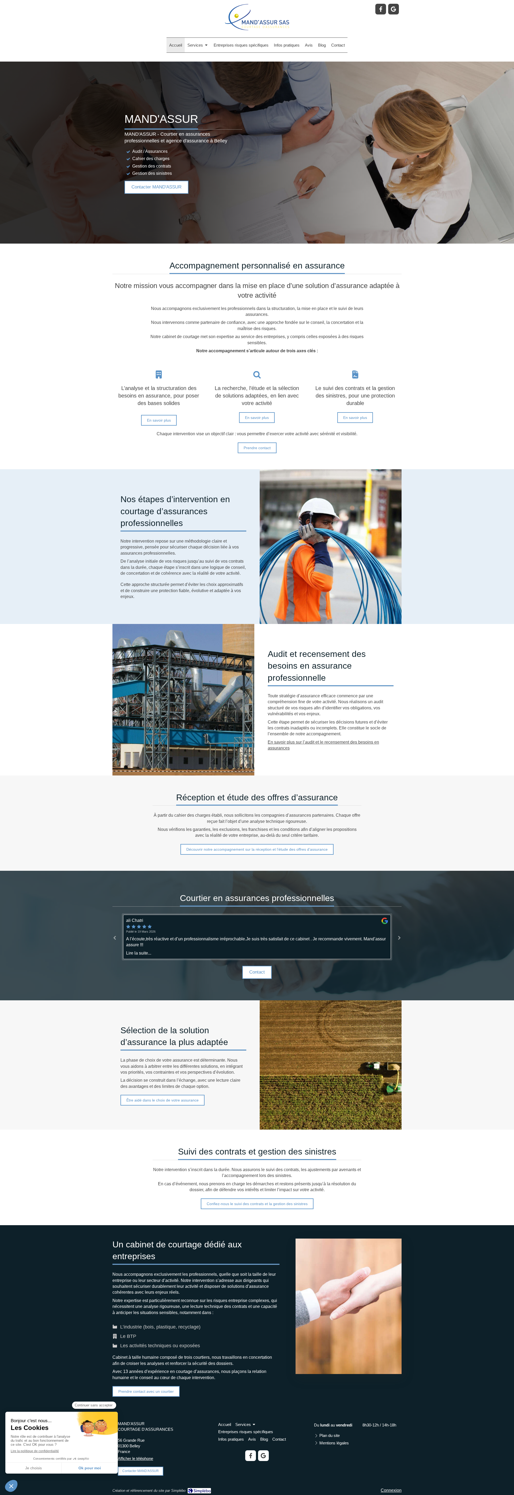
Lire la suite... (138, 953)
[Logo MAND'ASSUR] (257, 29)
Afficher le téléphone (135, 1458)
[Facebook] (380, 9)
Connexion (391, 1490)
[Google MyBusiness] (393, 9)
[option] (257, 937)
